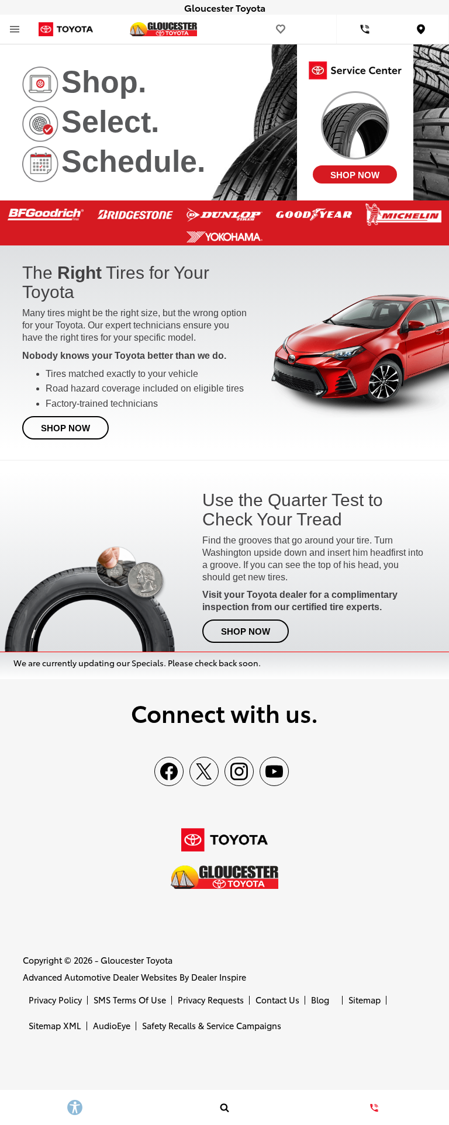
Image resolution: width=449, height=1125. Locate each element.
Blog (320, 1000)
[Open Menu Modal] (14, 29)
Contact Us (277, 1000)
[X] (204, 771)
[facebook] (169, 771)
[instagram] (239, 771)
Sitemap (364, 1000)
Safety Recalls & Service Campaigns (211, 1025)
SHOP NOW (354, 175)
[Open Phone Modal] (365, 29)
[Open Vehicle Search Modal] (224, 1107)
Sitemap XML (55, 1025)
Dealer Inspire (218, 977)
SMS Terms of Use (130, 1000)
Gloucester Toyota (136, 960)
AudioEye (111, 1025)
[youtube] (274, 771)
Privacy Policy (55, 1000)
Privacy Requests (211, 1000)
